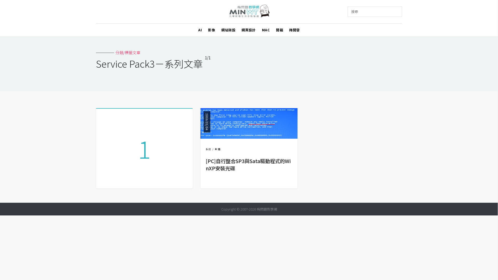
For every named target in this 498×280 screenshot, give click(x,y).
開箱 (279, 29)
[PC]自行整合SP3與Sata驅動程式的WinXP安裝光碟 (248, 164)
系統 (208, 149)
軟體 (218, 149)
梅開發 (294, 29)
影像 (211, 29)
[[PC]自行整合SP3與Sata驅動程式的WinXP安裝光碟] (248, 137)
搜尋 (354, 11)
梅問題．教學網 (249, 11)
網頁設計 (248, 29)
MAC (266, 29)
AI (200, 29)
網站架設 (228, 29)
